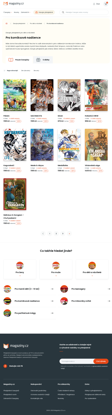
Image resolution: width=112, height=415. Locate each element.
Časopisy (7, 12)
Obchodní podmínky (38, 391)
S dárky (46, 60)
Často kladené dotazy (66, 391)
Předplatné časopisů (11, 391)
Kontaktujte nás (37, 398)
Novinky (61, 398)
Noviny (16, 12)
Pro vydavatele (90, 398)
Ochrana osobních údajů (40, 394)
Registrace (71, 394)
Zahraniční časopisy (11, 398)
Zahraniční (25, 12)
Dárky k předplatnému (93, 391)
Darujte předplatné (46, 12)
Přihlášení (62, 394)
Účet (98, 4)
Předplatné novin (10, 394)
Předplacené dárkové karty (95, 394)
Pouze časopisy (22, 60)
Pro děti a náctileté (36, 23)
